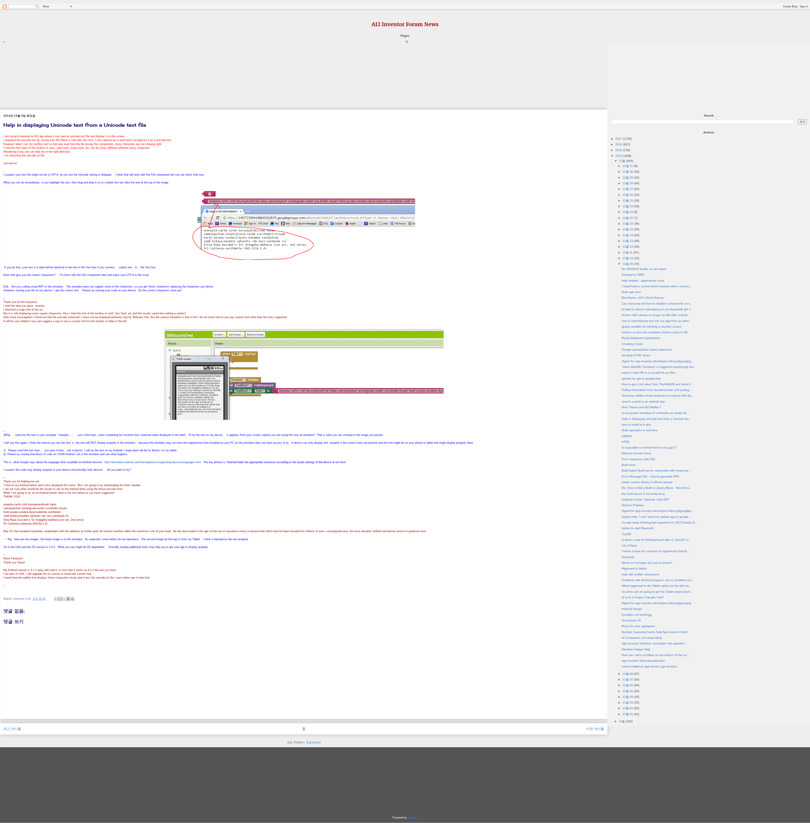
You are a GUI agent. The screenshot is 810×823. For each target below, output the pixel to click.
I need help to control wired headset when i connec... (657, 286)
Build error (629, 464)
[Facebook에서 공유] (68, 599)
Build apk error (631, 292)
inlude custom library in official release (647, 482)
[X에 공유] (64, 599)
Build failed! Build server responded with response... (656, 470)
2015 (619, 150)
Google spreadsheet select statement (647, 349)
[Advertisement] (126, 73)
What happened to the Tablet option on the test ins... (656, 585)
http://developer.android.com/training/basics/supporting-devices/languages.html (152, 462)
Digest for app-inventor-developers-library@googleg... (658, 361)
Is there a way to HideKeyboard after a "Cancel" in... (656, 539)
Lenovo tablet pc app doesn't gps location (649, 666)
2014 (619, 155)
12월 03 (628, 702)
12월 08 (628, 673)
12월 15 (628, 229)
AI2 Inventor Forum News (405, 24)
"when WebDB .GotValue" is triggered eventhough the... (659, 367)
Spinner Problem (633, 505)
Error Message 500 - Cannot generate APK (650, 476)
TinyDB (626, 534)
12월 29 (628, 177)
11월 (622, 721)
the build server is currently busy (643, 493)
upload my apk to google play (641, 378)
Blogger (412, 817)
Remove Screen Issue (636, 453)
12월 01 (628, 714)
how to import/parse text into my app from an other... (657, 321)
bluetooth (628, 557)
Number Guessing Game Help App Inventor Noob (655, 632)
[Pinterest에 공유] (72, 599)
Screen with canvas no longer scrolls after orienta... (656, 315)
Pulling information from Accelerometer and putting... (657, 390)
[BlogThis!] (60, 599)
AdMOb (627, 436)
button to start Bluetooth (638, 528)
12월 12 (628, 246)
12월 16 (628, 223)
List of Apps (629, 545)
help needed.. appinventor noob (643, 280)
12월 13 (628, 241)
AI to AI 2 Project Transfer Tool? (643, 597)
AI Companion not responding (642, 637)
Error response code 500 (638, 459)
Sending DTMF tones (636, 355)
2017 (619, 138)
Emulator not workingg (637, 614)
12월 (622, 161)
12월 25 (628, 200)
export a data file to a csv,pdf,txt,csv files (648, 372)
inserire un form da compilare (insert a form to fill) (655, 332)
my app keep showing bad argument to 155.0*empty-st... (659, 522)
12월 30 (628, 171)
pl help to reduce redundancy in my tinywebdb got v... (657, 309)
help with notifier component (640, 574)
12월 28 (628, 183)
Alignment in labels (634, 568)
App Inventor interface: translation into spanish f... (655, 643)
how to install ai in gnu (636, 424)
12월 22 (628, 218)
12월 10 (628, 258)
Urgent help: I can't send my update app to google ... (657, 516)
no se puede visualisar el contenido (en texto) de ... (656, 413)
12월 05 (628, 691)
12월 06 (628, 685)
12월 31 (628, 166)
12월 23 (628, 212)
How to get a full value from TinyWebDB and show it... (657, 384)
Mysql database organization (641, 338)
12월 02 (628, 708)
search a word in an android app (643, 401)
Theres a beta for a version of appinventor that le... (656, 551)
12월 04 (628, 696)
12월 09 (628, 264)
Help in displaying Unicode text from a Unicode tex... (656, 418)
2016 (619, 144)
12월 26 (628, 195)
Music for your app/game (638, 626)
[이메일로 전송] (56, 599)
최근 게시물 (12, 729)
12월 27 (628, 189)
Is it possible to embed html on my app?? (649, 447)
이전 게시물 (595, 729)
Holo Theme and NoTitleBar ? (641, 407)
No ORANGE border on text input (644, 269)
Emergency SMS (633, 274)
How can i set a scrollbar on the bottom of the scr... (655, 655)
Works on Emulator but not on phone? (647, 562)
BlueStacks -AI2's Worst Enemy (643, 297)
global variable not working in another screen (652, 326)
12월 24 (628, 206)
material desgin (632, 608)
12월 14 (628, 235)
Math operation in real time (639, 430)
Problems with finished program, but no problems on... (658, 580)
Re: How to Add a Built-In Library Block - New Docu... (657, 487)
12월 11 (627, 252)
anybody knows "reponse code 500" (646, 499)
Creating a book (632, 344)
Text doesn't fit (631, 620)
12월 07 (628, 679)
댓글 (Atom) (313, 742)
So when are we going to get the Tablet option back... (657, 591)
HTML (626, 441)
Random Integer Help (636, 649)
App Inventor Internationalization (643, 660)
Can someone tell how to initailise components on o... (657, 303)
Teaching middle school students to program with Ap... (658, 395)
